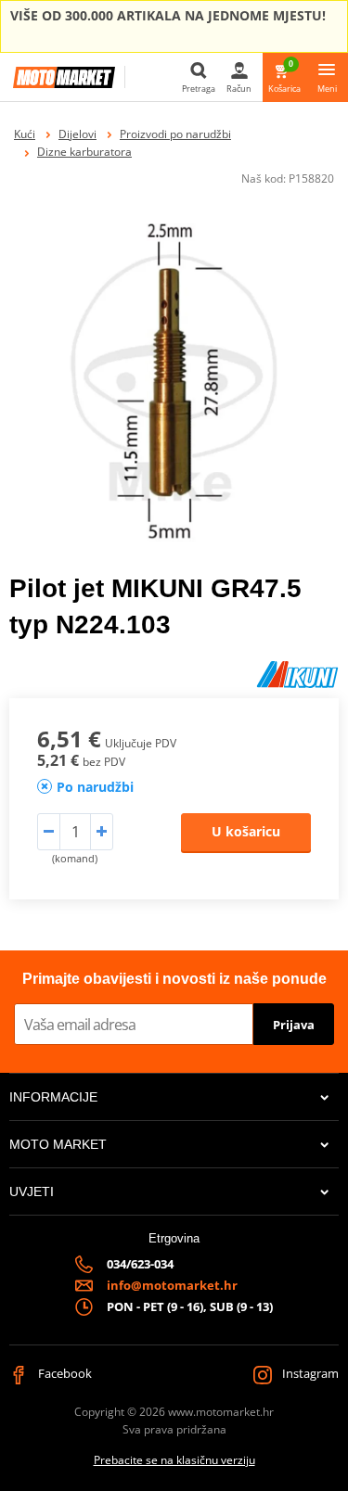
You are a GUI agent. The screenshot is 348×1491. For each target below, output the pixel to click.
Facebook (63, 1373)
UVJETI (31, 1191)
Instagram (309, 1373)
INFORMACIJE (53, 1097)
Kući (24, 134)
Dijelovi (77, 134)
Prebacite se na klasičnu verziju (174, 1460)
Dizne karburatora (84, 151)
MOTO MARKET (58, 1144)
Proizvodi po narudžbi (175, 134)
